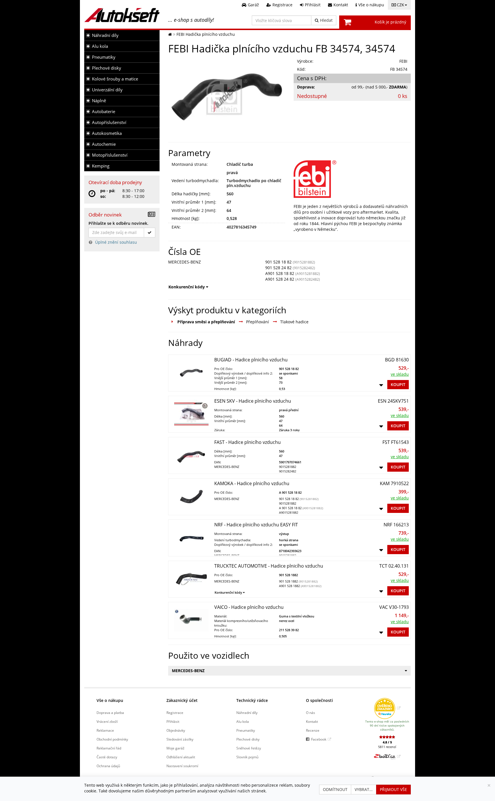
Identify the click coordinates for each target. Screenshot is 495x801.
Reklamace (105, 730)
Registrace (174, 712)
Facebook (318, 739)
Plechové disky (106, 68)
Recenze (312, 730)
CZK (400, 4)
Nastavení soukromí (182, 765)
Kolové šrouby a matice (115, 79)
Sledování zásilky (179, 739)
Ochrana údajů (108, 765)
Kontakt (312, 721)
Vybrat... (364, 789)
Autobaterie (103, 112)
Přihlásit (172, 721)
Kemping (100, 166)
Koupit (398, 384)
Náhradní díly (105, 35)
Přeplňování (257, 321)
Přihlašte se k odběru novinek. (118, 223)
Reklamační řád (109, 748)
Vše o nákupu (110, 700)
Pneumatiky (103, 57)
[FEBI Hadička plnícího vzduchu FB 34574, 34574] (226, 96)
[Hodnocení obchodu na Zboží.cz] (387, 756)
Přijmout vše (393, 789)
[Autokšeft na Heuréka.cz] (387, 708)
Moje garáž (175, 748)
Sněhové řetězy (248, 748)
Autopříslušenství (109, 122)
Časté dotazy (107, 757)
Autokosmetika (107, 133)
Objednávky (175, 730)
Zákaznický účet (182, 700)
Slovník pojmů (247, 757)
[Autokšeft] (170, 34)
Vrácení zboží (107, 721)
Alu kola (100, 46)
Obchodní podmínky (112, 739)
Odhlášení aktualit (180, 757)
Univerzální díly (107, 90)
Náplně (99, 101)
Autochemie (104, 144)
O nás (310, 712)
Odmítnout (335, 789)
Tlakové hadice (294, 321)
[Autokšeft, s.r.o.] (122, 15)
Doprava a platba (110, 712)
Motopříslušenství (109, 155)
